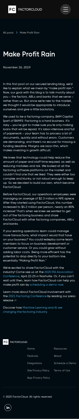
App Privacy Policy (38, 377)
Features (32, 355)
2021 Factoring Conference (27, 296)
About (57, 355)
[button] (65, 9)
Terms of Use (62, 370)
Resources (60, 348)
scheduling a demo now (46, 284)
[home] (25, 9)
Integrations (34, 363)
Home (31, 348)
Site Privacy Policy (38, 370)
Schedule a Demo (65, 363)
